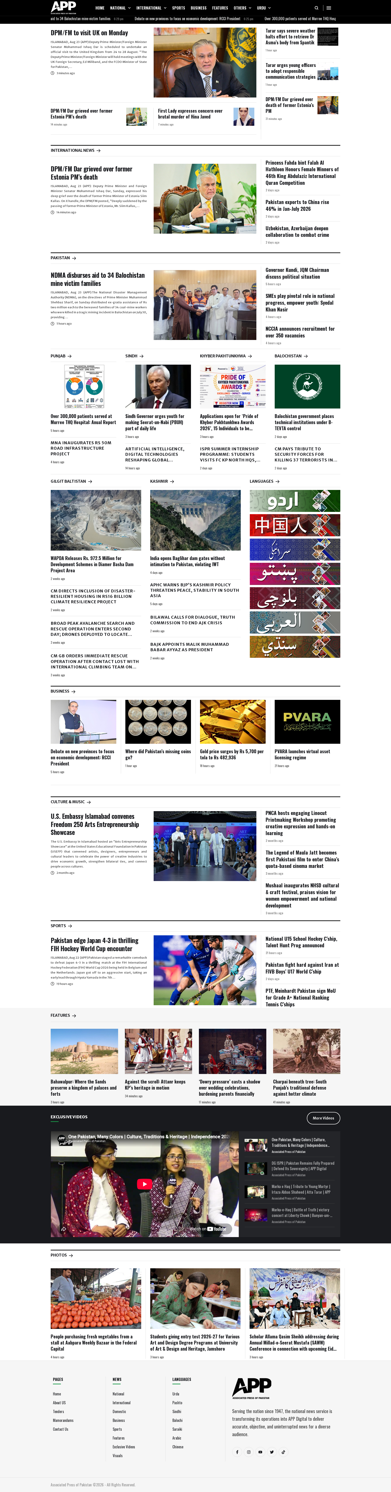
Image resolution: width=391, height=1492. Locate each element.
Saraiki (177, 1429)
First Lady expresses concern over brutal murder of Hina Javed (190, 113)
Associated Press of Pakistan (288, 1151)
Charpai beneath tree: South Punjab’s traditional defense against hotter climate (300, 1087)
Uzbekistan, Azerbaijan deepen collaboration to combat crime (297, 231)
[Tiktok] (283, 1452)
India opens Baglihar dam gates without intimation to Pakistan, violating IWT (187, 561)
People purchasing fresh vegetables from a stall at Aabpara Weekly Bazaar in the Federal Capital (94, 1342)
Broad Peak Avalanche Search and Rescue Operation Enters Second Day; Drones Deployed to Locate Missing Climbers (93, 631)
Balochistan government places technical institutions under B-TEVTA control (304, 422)
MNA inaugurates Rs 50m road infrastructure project (81, 448)
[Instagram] (249, 1452)
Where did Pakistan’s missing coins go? (158, 754)
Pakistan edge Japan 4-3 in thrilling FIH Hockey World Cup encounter (94, 944)
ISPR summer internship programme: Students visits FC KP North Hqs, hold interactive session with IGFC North (231, 459)
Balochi (177, 1420)
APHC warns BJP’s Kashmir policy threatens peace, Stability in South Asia (194, 590)
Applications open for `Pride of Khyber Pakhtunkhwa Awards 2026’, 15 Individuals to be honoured (229, 425)
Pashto (177, 1402)
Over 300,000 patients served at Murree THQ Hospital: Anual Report (264, 18)
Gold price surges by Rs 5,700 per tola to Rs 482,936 (232, 754)
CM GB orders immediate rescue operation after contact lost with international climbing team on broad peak (95, 664)
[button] (129, 8)
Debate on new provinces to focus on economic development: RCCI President (139, 18)
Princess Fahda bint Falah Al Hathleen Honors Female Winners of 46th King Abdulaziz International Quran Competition (302, 172)
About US (59, 1402)
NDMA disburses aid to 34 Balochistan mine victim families (98, 279)
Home (57, 1394)
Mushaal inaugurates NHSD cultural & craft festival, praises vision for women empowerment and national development (302, 895)
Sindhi (176, 1411)
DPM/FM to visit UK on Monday (89, 32)
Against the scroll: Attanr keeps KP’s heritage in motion (155, 1084)
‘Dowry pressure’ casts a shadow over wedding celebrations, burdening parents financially (229, 1087)
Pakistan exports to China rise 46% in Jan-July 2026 (297, 205)
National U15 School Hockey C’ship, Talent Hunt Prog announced (301, 942)
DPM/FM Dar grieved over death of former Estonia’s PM (290, 105)
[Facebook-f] (237, 1452)
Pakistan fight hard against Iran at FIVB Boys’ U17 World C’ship (302, 968)
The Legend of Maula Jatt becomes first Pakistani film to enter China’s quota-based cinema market (302, 859)
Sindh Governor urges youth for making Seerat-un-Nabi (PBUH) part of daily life (154, 422)
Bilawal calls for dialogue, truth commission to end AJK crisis (192, 620)
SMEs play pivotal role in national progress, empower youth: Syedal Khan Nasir (300, 302)
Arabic (176, 1438)
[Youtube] (260, 1452)
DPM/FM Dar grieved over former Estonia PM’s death (82, 113)
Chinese (177, 1446)
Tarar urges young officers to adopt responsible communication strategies (291, 71)
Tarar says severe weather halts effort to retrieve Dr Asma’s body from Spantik (290, 36)
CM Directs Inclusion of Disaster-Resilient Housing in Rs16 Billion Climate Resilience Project (93, 596)
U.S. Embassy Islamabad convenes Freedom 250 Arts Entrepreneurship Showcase (95, 824)
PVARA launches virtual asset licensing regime (302, 754)
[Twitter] (272, 1452)
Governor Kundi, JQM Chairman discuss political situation (297, 273)
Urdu (175, 1394)
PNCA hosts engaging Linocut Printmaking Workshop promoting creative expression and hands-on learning (301, 822)
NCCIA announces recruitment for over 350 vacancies (300, 332)
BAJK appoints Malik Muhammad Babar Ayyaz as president (189, 647)
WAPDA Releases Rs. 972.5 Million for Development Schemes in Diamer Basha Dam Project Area (92, 564)
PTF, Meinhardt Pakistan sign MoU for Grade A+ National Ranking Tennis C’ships (301, 997)
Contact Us (60, 1429)
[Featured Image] (205, 62)
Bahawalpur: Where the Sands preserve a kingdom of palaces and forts (84, 1087)
